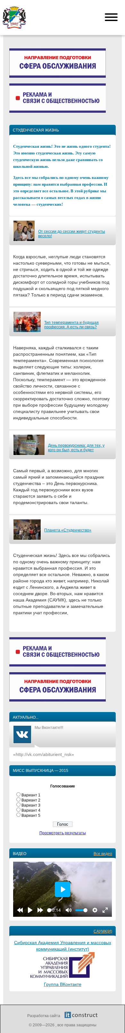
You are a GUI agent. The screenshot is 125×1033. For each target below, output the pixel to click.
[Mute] (68, 910)
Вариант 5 (30, 815)
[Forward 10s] (40, 910)
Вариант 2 (30, 800)
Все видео (103, 853)
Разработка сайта (44, 1016)
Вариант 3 (30, 805)
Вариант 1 (30, 795)
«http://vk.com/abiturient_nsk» (43, 754)
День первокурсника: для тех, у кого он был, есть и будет (76, 447)
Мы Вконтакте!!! (49, 727)
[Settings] (95, 910)
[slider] (49, 910)
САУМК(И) (103, 931)
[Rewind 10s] (20, 910)
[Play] (30, 910)
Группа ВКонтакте (62, 984)
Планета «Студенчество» (67, 530)
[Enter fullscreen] (105, 910)
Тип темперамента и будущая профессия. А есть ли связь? (71, 324)
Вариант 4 (30, 810)
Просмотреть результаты (62, 833)
